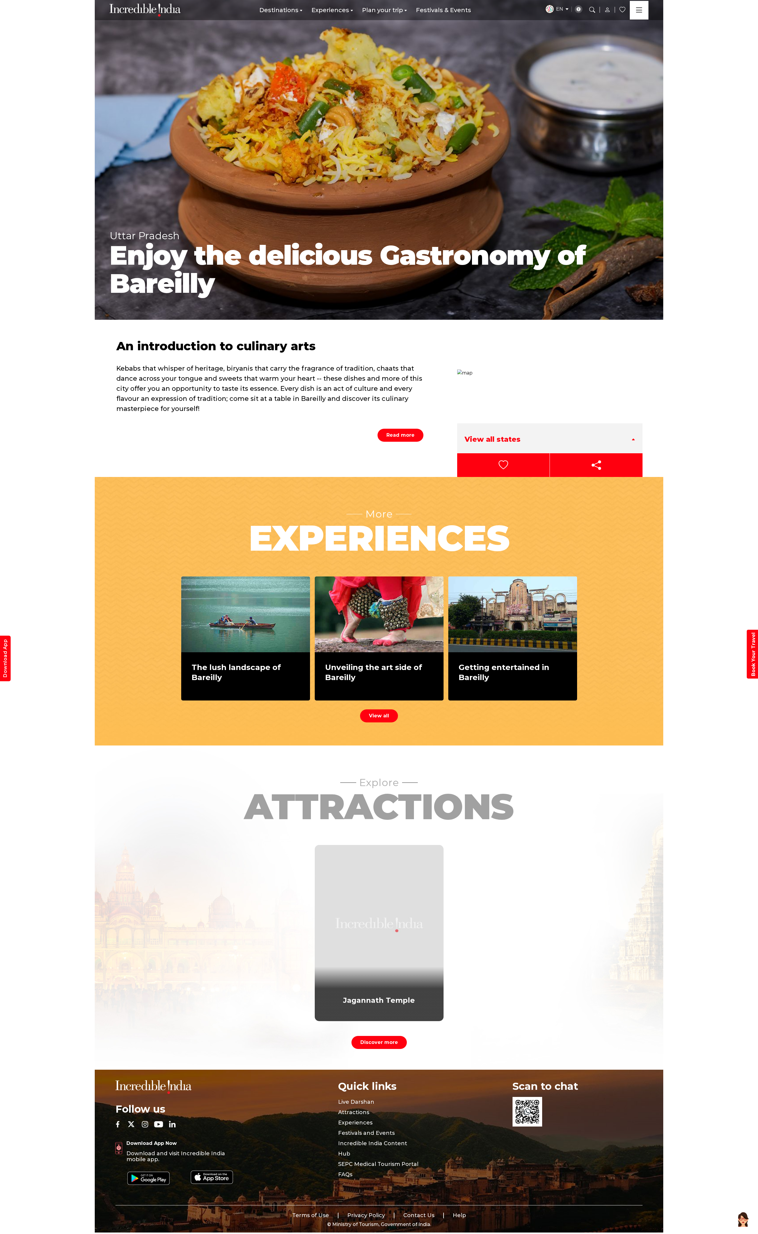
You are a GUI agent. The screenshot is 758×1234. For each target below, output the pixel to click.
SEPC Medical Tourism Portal (378, 1164)
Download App (5, 658)
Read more (400, 435)
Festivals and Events (366, 1133)
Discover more (379, 1042)
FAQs (345, 1174)
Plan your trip (382, 10)
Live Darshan (356, 1102)
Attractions (353, 1112)
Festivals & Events (443, 10)
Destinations (278, 10)
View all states (493, 439)
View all (379, 716)
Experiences (330, 10)
